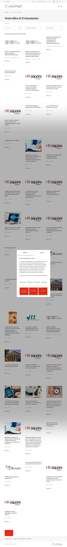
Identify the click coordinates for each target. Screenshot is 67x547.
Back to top (8, 533)
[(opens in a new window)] (57, 544)
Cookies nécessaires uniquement (24, 291)
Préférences (30, 282)
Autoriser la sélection (33, 291)
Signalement (29, 538)
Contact (33, 1)
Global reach (58, 1)
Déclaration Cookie (22, 538)
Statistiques (37, 282)
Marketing (44, 282)
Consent (25, 252)
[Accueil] (14, 6)
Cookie (34, 275)
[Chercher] (20, 28)
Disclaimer (15, 538)
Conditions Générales (8, 538)
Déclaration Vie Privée (42, 275)
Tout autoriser (42, 291)
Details (42, 252)
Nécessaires (23, 282)
